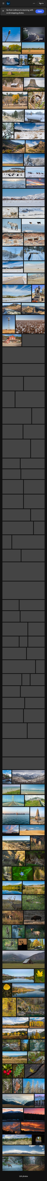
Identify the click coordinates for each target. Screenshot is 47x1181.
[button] (3, 11)
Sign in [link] (41, 3)
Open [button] (40, 11)
